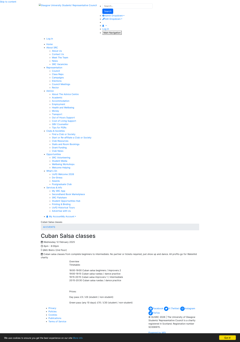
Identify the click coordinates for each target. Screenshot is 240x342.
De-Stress (57, 177)
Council (56, 70)
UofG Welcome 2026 (63, 174)
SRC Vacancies (60, 64)
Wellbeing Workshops (63, 164)
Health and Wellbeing (63, 107)
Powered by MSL (157, 332)
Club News (57, 150)
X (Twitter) (174, 308)
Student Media (59, 160)
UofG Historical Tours (63, 207)
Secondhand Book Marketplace (68, 194)
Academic (57, 97)
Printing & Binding (61, 204)
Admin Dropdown (113, 15)
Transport (57, 114)
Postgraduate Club (62, 184)
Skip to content (8, 1)
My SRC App (58, 190)
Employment (58, 104)
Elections (57, 80)
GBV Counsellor (60, 124)
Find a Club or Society (63, 134)
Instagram (190, 308)
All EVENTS (49, 227)
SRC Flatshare (59, 197)
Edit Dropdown (113, 19)
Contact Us (58, 54)
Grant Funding (59, 147)
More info (78, 337)
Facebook (158, 308)
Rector (55, 87)
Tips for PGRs (59, 127)
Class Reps (57, 74)
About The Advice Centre (65, 94)
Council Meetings (61, 84)
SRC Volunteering (61, 157)
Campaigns (58, 77)
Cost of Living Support (64, 120)
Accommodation (60, 100)
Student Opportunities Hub (66, 200)
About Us (57, 50)
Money (55, 110)
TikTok (156, 312)
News (55, 60)
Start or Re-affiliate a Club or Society (71, 137)
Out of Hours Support (63, 117)
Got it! (227, 337)
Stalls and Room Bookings (65, 144)
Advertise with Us (61, 210)
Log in (105, 29)
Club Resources (60, 140)
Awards (56, 180)
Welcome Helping (61, 167)
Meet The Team (60, 57)
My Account (61, 216)
